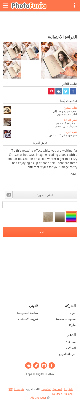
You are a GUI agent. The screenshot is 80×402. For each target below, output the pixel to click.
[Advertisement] (40, 21)
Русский (57, 389)
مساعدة (71, 342)
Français (19, 389)
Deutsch (57, 394)
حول (73, 313)
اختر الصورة (45, 195)
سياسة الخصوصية (28, 313)
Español (46, 389)
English (68, 389)
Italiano (68, 394)
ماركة (72, 325)
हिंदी (10, 389)
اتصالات (71, 348)
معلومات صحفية (65, 319)
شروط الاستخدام (28, 319)
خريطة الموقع (67, 354)
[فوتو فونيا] (29, 5)
